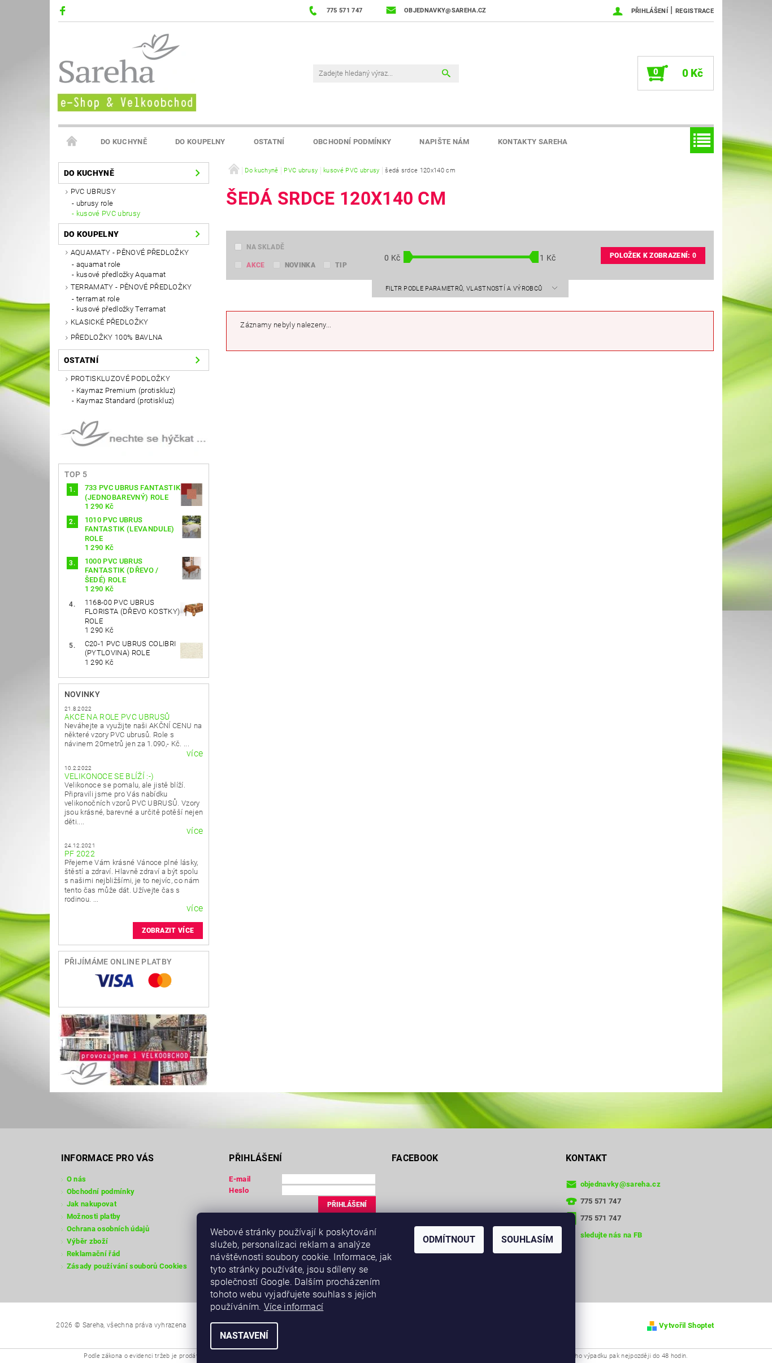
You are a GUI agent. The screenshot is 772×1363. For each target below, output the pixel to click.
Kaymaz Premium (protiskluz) (126, 390)
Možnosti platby (94, 1216)
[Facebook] (64, 10)
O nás (76, 1179)
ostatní (269, 141)
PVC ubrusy (93, 191)
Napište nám (444, 141)
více (195, 753)
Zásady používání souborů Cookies (127, 1266)
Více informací (293, 1306)
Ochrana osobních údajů (108, 1228)
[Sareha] (126, 71)
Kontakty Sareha (533, 141)
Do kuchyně (124, 141)
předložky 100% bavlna (117, 337)
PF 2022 (79, 853)
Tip (341, 265)
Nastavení (244, 1335)
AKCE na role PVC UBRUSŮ (117, 716)
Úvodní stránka (72, 142)
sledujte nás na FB (611, 1235)
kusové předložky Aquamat (121, 274)
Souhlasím (527, 1239)
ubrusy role (95, 203)
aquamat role (98, 264)
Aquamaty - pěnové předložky (130, 252)
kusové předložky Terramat (121, 309)
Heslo (239, 1190)
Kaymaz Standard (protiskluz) (125, 400)
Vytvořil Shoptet (686, 1325)
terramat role (98, 299)
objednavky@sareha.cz (620, 1184)
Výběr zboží (88, 1241)
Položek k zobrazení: (653, 255)
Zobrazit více (168, 930)
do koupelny (200, 141)
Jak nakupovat (91, 1204)
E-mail (239, 1179)
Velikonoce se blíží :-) (109, 776)
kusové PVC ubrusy (108, 213)
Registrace (694, 11)
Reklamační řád (93, 1253)
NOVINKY (82, 694)
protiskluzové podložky (120, 378)
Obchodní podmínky (352, 141)
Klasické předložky (110, 322)
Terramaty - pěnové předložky (131, 287)
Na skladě (265, 247)
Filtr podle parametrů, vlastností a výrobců (464, 288)
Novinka (300, 265)
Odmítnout (449, 1239)
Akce (255, 265)
